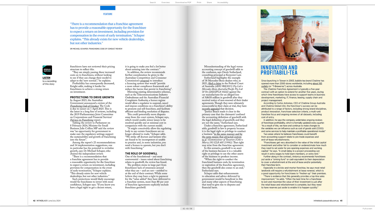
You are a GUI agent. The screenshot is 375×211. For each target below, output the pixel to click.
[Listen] (49, 75)
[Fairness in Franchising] (82, 120)
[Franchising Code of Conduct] (84, 106)
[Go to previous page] (177, 208)
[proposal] (145, 80)
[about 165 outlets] (291, 85)
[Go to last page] (202, 208)
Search (153, 2)
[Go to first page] (173, 208)
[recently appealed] (211, 108)
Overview (165, 2)
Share (209, 2)
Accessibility (222, 2)
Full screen (367, 208)
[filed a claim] (214, 83)
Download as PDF (183, 2)
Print (199, 2)
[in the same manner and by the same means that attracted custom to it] (222, 137)
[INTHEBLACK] (326, 201)
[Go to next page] (197, 208)
